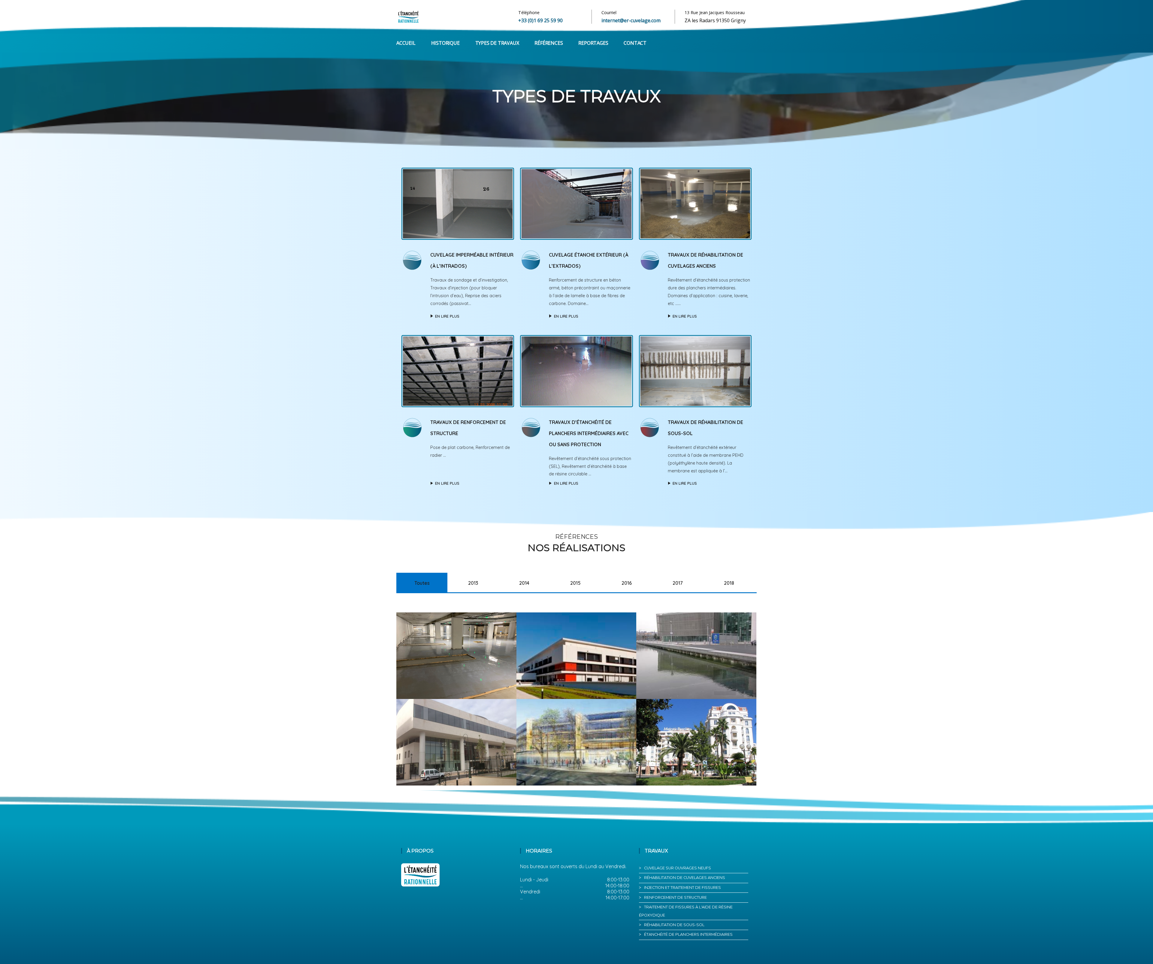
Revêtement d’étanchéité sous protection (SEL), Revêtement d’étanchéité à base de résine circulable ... (590, 466)
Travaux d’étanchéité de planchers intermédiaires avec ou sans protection (588, 433)
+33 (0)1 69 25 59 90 (540, 20)
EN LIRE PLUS (447, 316)
